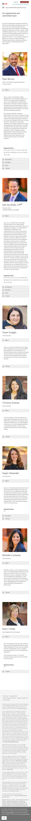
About (7, 90)
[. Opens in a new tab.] (4, 4)
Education (8, 162)
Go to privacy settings (24, 814)
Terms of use (5, 696)
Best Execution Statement (19, 804)
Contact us (16, 2)
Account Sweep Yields (17, 805)
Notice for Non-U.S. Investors (8, 799)
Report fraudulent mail (22, 698)
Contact (7, 168)
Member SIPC (19, 760)
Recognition (8, 159)
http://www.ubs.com (22, 708)
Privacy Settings (6, 700)
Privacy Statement (10, 812)
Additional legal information (9, 698)
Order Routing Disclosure (12, 801)
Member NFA (10, 769)
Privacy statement (13, 696)
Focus (6, 165)
